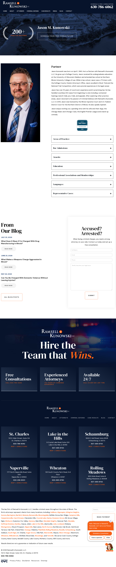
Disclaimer (26, 561)
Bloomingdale (43, 515)
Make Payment (103, 517)
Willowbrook (13, 536)
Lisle (54, 524)
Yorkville (50, 536)
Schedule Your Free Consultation (57, 36)
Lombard (60, 524)
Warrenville (48, 533)
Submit (91, 295)
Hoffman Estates (7, 524)
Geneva (32, 521)
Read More (9, 249)
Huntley (18, 524)
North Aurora (47, 527)
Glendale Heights (50, 521)
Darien (49, 518)
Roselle (62, 530)
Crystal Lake (41, 518)
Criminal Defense (33, 11)
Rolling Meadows (52, 530)
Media (55, 11)
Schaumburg (70, 530)
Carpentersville (7, 518)
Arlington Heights (72, 512)
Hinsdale (71, 521)
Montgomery (6, 527)
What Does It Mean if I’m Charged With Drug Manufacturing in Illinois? (20, 242)
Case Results (45, 11)
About (12, 11)
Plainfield (41, 530)
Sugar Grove (31, 533)
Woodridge (39, 536)
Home (5, 11)
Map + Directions (19, 446)
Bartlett (19, 515)
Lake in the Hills (37, 524)
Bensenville (33, 515)
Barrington (11, 515)
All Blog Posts (11, 297)
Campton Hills (74, 515)
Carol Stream (19, 518)
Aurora (3, 515)
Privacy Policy (15, 561)
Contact (69, 11)
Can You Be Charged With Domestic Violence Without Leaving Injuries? (24, 279)
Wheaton (4, 536)
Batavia (25, 515)
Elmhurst (8, 521)
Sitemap (44, 561)
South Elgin (12, 533)
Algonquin (61, 512)
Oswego (27, 530)
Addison (53, 512)
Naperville (29, 527)
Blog (61, 11)
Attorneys (20, 11)
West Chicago (64, 533)
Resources (35, 561)
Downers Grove (58, 518)
